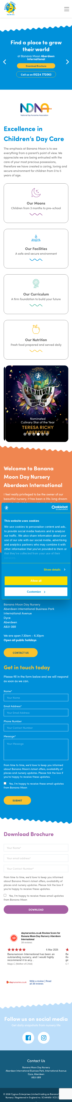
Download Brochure (36, 65)
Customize (34, 591)
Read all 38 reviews (40, 982)
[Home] (10, 9)
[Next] (67, 62)
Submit (17, 800)
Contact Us (21, 652)
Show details (52, 569)
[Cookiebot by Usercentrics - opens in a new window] (52, 507)
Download (36, 909)
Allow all (36, 580)
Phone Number (13, 721)
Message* (10, 736)
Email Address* (13, 706)
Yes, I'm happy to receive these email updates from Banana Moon (34, 785)
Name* (8, 691)
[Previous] (5, 62)
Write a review (37, 981)
